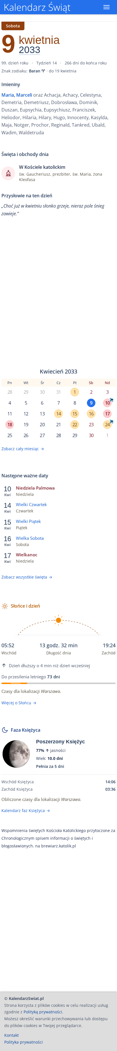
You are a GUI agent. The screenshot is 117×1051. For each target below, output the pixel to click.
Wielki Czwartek (31, 504)
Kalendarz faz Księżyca (25, 810)
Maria (7, 95)
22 (74, 424)
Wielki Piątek (28, 521)
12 (26, 414)
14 (58, 414)
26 (26, 435)
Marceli (24, 95)
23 (91, 424)
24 (107, 424)
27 (42, 435)
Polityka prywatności (23, 1042)
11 (9, 414)
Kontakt (11, 1035)
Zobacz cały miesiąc (22, 448)
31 (58, 392)
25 (9, 435)
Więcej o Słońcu (18, 702)
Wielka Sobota (30, 538)
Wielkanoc (26, 554)
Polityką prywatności (43, 1012)
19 (26, 424)
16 (91, 414)
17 (107, 414)
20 (42, 424)
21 (58, 424)
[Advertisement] (58, 292)
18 (9, 424)
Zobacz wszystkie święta (26, 577)
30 (42, 392)
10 (107, 403)
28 (9, 392)
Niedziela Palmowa (35, 488)
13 (42, 414)
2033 (29, 50)
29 (26, 392)
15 (74, 414)
